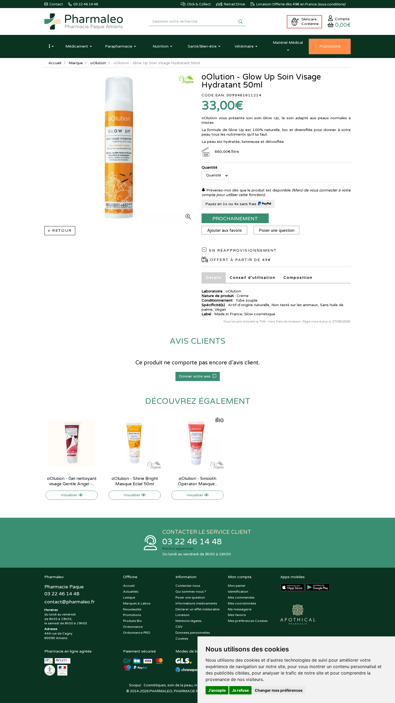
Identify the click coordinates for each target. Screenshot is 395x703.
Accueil (54, 63)
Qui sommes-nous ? (190, 591)
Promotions (132, 615)
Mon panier (237, 586)
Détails (214, 277)
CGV (178, 627)
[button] (51, 46)
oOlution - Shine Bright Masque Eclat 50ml (135, 481)
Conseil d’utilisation (252, 277)
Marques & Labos (136, 603)
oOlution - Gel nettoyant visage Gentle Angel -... (71, 481)
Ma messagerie (240, 609)
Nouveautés (132, 609)
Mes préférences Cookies (248, 621)
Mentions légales (188, 621)
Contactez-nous (187, 586)
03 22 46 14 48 (192, 542)
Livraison (182, 615)
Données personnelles (192, 633)
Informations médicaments (196, 603)
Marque (76, 63)
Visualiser (69, 495)
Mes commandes (241, 597)
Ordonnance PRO (136, 633)
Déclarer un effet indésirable (197, 609)
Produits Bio (132, 621)
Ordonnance (133, 627)
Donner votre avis (196, 376)
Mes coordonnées (242, 603)
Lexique (129, 597)
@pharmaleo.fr (69, 602)
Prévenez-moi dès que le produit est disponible (248, 190)
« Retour (60, 230)
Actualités (130, 591)
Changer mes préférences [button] (279, 690)
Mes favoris (237, 615)
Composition (298, 277)
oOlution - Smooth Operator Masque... (197, 481)
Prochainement (235, 219)
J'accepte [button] (217, 690)
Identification (238, 591)
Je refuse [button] (240, 690)
